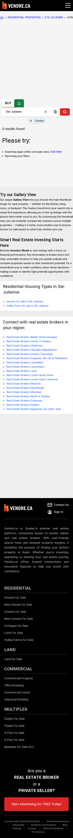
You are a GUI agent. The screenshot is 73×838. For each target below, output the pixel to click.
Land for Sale (13, 659)
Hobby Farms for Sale (18, 640)
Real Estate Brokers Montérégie (25, 387)
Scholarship (18, 825)
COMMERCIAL (18, 669)
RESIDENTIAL (17, 588)
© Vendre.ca (38, 832)
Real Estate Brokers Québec (22, 404)
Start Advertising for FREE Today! (36, 804)
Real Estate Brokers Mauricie (23, 383)
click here (56, 151)
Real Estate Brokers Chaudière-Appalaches (31, 349)
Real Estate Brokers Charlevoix (24, 345)
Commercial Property (18, 678)
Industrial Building (16, 699)
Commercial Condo (17, 692)
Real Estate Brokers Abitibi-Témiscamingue (31, 337)
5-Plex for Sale (14, 740)
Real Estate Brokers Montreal (23, 392)
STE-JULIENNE (54, 17)
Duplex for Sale (14, 718)
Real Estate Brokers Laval (21, 371)
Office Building (14, 685)
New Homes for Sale (18, 604)
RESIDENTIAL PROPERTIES (24, 17)
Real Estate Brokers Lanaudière (24, 362)
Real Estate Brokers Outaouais (24, 400)
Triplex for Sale (14, 725)
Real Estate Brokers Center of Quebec (28, 341)
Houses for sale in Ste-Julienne (24, 301)
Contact (32, 828)
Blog (65, 825)
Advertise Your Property (43, 825)
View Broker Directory (57, 821)
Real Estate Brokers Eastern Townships (29, 354)
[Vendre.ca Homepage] (2, 17)
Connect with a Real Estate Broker (22, 821)
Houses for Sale (15, 597)
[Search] (65, 112)
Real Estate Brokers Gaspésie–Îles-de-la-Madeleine (36, 358)
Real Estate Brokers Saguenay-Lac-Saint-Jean (33, 409)
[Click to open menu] (67, 4)
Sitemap (17, 828)
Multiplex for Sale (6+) (19, 747)
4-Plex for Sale (14, 733)
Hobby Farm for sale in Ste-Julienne (27, 305)
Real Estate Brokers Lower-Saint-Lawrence (32, 379)
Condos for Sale (15, 611)
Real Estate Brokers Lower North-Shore (30, 375)
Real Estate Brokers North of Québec (28, 396)
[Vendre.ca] (20, 508)
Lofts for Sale (13, 633)
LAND (10, 649)
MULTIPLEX (15, 709)
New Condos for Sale (18, 618)
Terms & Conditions (53, 828)
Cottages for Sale (16, 625)
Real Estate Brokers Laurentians (25, 366)
